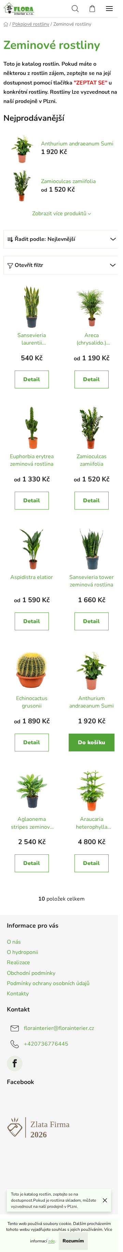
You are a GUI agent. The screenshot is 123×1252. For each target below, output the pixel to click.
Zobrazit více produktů (59, 213)
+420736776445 (46, 1044)
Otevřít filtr (29, 265)
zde (51, 1241)
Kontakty (18, 993)
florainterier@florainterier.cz (59, 1028)
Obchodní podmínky (31, 973)
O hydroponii (22, 952)
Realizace (18, 962)
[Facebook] (15, 1063)
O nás (14, 942)
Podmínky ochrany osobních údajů (48, 983)
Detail (31, 379)
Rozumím (73, 1241)
